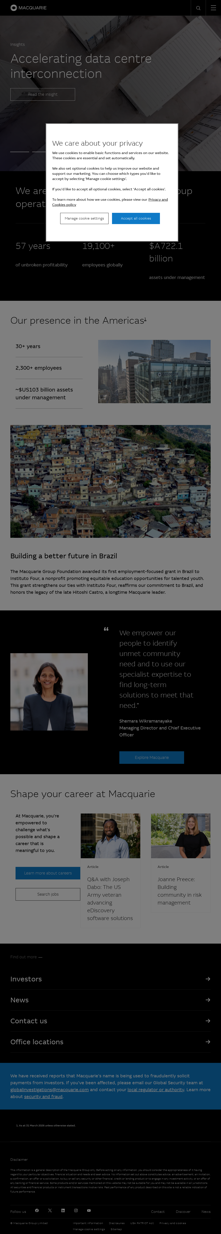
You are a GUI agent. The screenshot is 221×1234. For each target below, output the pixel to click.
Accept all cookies (136, 218)
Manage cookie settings (84, 218)
